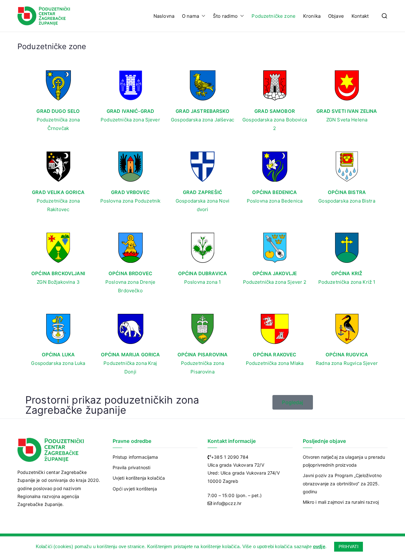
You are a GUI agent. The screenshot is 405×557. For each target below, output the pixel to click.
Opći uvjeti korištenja (135, 488)
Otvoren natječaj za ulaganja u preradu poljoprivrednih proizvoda (344, 461)
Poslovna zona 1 (202, 282)
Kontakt (360, 16)
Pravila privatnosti (132, 467)
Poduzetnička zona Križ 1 (347, 282)
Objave (336, 16)
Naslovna (163, 16)
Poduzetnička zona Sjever (130, 120)
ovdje (319, 546)
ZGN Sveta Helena (346, 120)
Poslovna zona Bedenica (274, 201)
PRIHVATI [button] (348, 546)
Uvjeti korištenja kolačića (139, 478)
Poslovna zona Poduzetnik (130, 201)
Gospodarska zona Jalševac (202, 120)
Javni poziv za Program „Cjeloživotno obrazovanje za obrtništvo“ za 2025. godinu (342, 483)
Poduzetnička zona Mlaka (274, 363)
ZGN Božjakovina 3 (58, 282)
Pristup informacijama (135, 457)
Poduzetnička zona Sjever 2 (275, 282)
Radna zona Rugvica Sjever (347, 363)
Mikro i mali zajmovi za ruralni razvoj (341, 502)
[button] (202, 16)
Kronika (312, 16)
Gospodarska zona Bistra (346, 201)
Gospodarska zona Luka (58, 363)
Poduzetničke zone (274, 16)
